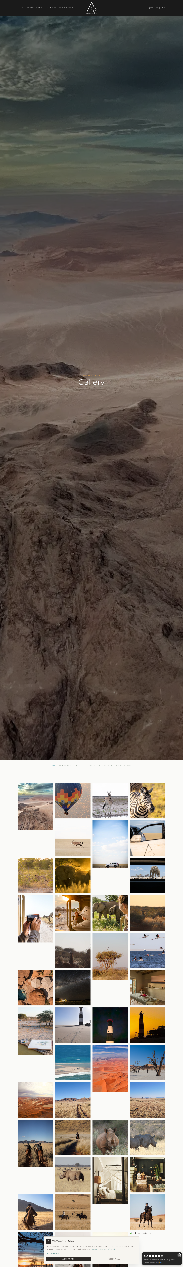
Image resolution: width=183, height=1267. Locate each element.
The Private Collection (61, 8)
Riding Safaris (123, 765)
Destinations (34, 8)
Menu (21, 8)
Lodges (91, 765)
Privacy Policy (97, 1249)
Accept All (68, 1259)
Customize (54, 1254)
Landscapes (65, 765)
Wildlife (79, 765)
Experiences (105, 765)
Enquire (160, 8)
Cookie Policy (110, 1249)
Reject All (114, 1259)
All (53, 765)
